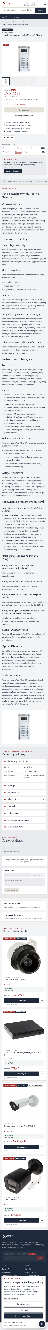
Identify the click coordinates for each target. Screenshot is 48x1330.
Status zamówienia (32, 1275)
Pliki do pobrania (25, 181)
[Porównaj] (40, 3)
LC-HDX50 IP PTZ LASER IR (15, 979)
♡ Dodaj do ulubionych (24, 116)
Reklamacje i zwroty (32, 1272)
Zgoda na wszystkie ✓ (23, 1316)
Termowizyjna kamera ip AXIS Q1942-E (19, 1126)
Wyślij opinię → (11, 890)
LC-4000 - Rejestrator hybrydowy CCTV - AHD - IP (23, 1054)
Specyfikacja (12, 181)
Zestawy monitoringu (9, 1275)
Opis (3, 181)
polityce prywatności (15, 1322)
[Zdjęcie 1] (6, 81)
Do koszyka (24, 110)
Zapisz (40, 1258)
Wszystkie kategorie (25, 17)
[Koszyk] (45, 3)
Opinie (36, 181)
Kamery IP (5, 1269)
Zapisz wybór (23, 1310)
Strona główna (6, 22)
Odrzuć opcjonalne (23, 1304)
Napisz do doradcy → (12, 171)
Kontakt (28, 1269)
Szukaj (40, 10)
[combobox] (18, 10)
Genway (19, 148)
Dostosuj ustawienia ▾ (11, 1298)
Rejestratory (6, 1272)
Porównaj (8, 138)
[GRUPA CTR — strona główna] (7, 3)
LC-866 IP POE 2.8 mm (13, 1199)
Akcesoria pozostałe (18, 22)
